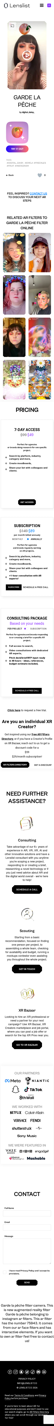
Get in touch (27, 969)
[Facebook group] (44, 1372)
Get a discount (43, 765)
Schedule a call (27, 889)
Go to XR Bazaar (27, 1044)
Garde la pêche (27, 101)
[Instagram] (16, 1372)
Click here (14, 710)
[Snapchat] (21, 1372)
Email (7, 1222)
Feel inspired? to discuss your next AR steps (27, 197)
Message (8, 1236)
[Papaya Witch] (39, 337)
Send (27, 1282)
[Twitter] (27, 1372)
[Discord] (38, 1372)
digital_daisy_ (28, 112)
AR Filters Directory (39, 1412)
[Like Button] (40, 175)
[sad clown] (14, 337)
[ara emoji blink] (39, 252)
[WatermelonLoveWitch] (14, 379)
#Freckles (40, 163)
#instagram (22, 166)
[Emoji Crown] (14, 295)
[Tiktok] (33, 1372)
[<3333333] (39, 295)
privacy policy (27, 1379)
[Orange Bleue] (39, 379)
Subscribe (13, 587)
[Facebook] (10, 1372)
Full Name (9, 1208)
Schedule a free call (35, 587)
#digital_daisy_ (15, 163)
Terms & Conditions (24, 1395)
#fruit (10, 166)
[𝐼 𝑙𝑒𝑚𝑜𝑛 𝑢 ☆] (14, 252)
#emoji (29, 163)
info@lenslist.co (27, 1383)
